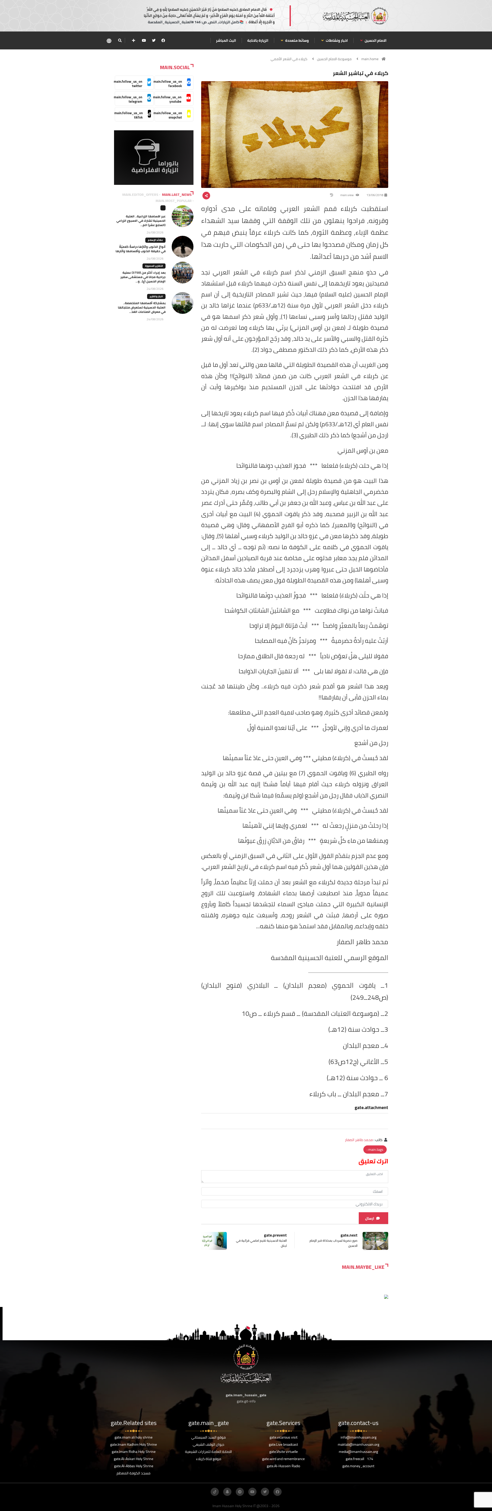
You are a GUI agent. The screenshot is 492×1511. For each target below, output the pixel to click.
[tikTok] (215, 1492)
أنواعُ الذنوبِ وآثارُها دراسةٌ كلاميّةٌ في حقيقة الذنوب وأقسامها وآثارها (141, 249)
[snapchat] (227, 1492)
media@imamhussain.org (358, 1451)
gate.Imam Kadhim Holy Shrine (133, 1444)
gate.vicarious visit (284, 1437)
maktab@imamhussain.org (358, 1444)
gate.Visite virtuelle (283, 1451)
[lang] (109, 40)
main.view (347, 195)
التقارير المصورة (154, 265)
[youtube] (144, 40)
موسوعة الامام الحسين (334, 59)
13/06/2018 (374, 195)
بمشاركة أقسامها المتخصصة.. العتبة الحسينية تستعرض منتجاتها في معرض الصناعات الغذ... (142, 307)
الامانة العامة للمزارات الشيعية (208, 1451)
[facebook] (163, 40)
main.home (369, 59)
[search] (120, 40)
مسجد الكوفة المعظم (133, 1473)
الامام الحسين (375, 40)
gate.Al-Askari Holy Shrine (133, 1458)
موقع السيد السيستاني (208, 1437)
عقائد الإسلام (155, 240)
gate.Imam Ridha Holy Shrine (134, 1451)
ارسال (369, 1218)
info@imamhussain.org (358, 1437)
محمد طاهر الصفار (359, 1139)
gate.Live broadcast (283, 1444)
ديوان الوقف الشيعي (208, 1444)
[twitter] (153, 40)
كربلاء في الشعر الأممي (289, 59)
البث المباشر (226, 40)
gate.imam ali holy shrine (133, 1437)
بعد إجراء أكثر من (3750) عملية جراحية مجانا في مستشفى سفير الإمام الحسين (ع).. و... (143, 277)
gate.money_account (358, 1466)
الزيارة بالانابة (257, 40)
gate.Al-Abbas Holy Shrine (133, 1466)
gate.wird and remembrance (283, 1458)
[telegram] (240, 1492)
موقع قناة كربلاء (208, 1458)
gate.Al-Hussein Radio (283, 1466)
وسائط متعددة (296, 40)
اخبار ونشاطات (336, 40)
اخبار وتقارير (156, 296)
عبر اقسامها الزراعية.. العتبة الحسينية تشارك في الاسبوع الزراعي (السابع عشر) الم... (141, 220)
